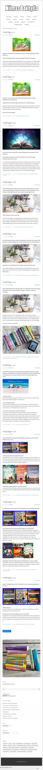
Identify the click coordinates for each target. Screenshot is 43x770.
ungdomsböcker (13, 751)
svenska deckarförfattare (32, 749)
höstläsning (23, 275)
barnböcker (5, 743)
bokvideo (5, 745)
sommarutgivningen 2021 (32, 569)
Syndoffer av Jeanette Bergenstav (10, 703)
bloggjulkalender (19, 743)
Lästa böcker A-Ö (31, 22)
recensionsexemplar (7, 749)
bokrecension (34, 743)
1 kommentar (37, 79)
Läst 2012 (16, 16)
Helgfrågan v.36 (9, 182)
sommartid (23, 624)
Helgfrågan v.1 (9, 77)
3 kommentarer (37, 125)
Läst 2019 (28, 19)
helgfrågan (28, 275)
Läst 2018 (21, 19)
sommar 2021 (24, 569)
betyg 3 (10, 743)
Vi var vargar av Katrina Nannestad (10, 705)
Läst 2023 (23, 22)
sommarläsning (6, 358)
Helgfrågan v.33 (9, 282)
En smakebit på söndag (21, 745)
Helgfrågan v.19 (9, 502)
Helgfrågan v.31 (9, 365)
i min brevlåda (11, 747)
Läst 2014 (29, 16)
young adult (29, 751)
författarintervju (34, 745)
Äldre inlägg (6, 631)
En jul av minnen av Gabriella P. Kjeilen (11, 709)
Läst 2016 (9, 19)
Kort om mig (8, 16)
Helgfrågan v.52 (9, 123)
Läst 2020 (34, 19)
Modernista (31, 747)
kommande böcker (24, 747)
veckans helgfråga (35, 275)
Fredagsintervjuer (18, 24)
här (37, 532)
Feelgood (28, 745)
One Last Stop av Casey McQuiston (10, 707)
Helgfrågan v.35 (9, 234)
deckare (14, 745)
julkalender (17, 747)
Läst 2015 (35, 16)
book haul (9, 745)
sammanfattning (15, 749)
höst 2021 (18, 275)
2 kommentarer (37, 236)
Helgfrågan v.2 (9, 32)
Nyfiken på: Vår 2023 (7, 716)
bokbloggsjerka (27, 743)
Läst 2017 (15, 19)
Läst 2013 (22, 16)
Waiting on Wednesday (22, 751)
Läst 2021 (10, 22)
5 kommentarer (37, 35)
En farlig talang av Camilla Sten (9, 714)
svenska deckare (23, 749)
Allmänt (9, 275)
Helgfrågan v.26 (9, 431)
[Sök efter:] (21, 689)
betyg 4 (14, 743)
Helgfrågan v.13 (9, 578)
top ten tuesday (6, 751)
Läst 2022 (17, 22)
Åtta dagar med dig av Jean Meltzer (10, 718)
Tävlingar (27, 24)
